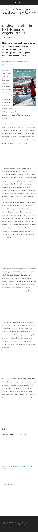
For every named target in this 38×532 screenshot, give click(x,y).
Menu (20, 2)
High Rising (5, 61)
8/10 (10, 466)
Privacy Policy (23, 525)
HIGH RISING (23, 435)
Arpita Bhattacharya (8, 65)
